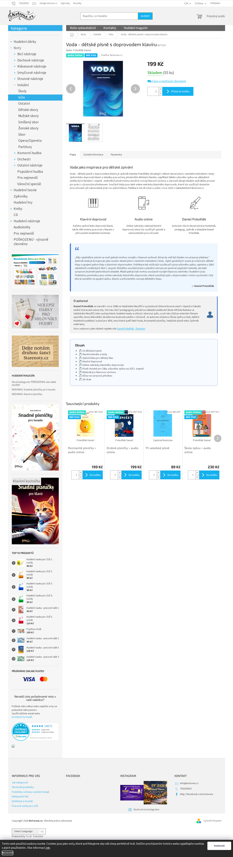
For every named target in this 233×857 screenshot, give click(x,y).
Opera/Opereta (30, 140)
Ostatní (24, 103)
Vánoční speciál (29, 184)
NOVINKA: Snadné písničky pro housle (33, 389)
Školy (22, 91)
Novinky (77, 3)
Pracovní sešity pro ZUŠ (25, 806)
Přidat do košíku (180, 91)
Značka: (111, 55)
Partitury (25, 147)
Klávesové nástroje (31, 66)
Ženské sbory (28, 128)
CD (16, 214)
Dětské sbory (28, 109)
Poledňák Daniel (82, 50)
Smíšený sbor (28, 122)
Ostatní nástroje (29, 165)
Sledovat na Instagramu (146, 809)
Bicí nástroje (26, 54)
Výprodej (65, 3)
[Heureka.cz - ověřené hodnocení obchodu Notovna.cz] (35, 732)
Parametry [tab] (116, 155)
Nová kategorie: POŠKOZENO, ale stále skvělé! (34, 383)
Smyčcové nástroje (31, 72)
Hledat (145, 16)
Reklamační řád (20, 796)
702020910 (186, 789)
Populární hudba (30, 171)
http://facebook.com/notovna (196, 794)
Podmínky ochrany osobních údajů (30, 792)
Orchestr (24, 159)
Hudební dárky (25, 41)
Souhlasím (219, 845)
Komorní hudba (29, 153)
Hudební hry (23, 202)
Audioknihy (22, 227)
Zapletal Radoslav (163, 440)
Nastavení (7, 852)
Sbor (21, 134)
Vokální (23, 85)
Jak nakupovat (20, 782)
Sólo (21, 97)
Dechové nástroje (30, 60)
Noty (17, 48)
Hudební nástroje (27, 221)
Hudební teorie (25, 190)
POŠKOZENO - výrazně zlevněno (31, 242)
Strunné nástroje (30, 78)
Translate (38, 836)
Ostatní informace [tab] (93, 155)
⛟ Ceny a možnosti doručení (166, 81)
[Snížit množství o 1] (160, 93)
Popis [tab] (73, 155)
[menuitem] (82, 28)
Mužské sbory (28, 115)
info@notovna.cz (189, 783)
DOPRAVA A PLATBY (22, 801)
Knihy (18, 208)
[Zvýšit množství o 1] (160, 89)
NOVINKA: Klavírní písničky (27, 394)
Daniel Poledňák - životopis (131, 328)
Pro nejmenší (27, 177)
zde (47, 848)
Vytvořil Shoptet (212, 821)
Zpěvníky (21, 196)
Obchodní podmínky (23, 787)
